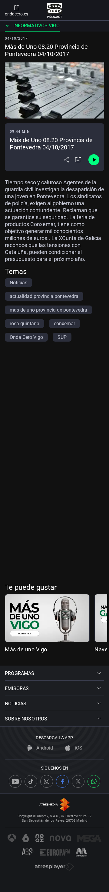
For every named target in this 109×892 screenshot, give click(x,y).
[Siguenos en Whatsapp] (94, 781)
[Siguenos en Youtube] (15, 781)
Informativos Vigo (36, 25)
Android (44, 748)
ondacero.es (16, 14)
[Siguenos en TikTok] (31, 781)
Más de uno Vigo (26, 649)
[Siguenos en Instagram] (46, 781)
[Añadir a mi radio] (78, 160)
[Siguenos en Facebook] (62, 781)
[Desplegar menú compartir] (66, 160)
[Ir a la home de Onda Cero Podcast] (55, 10)
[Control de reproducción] (93, 159)
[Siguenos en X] (78, 781)
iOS (78, 748)
